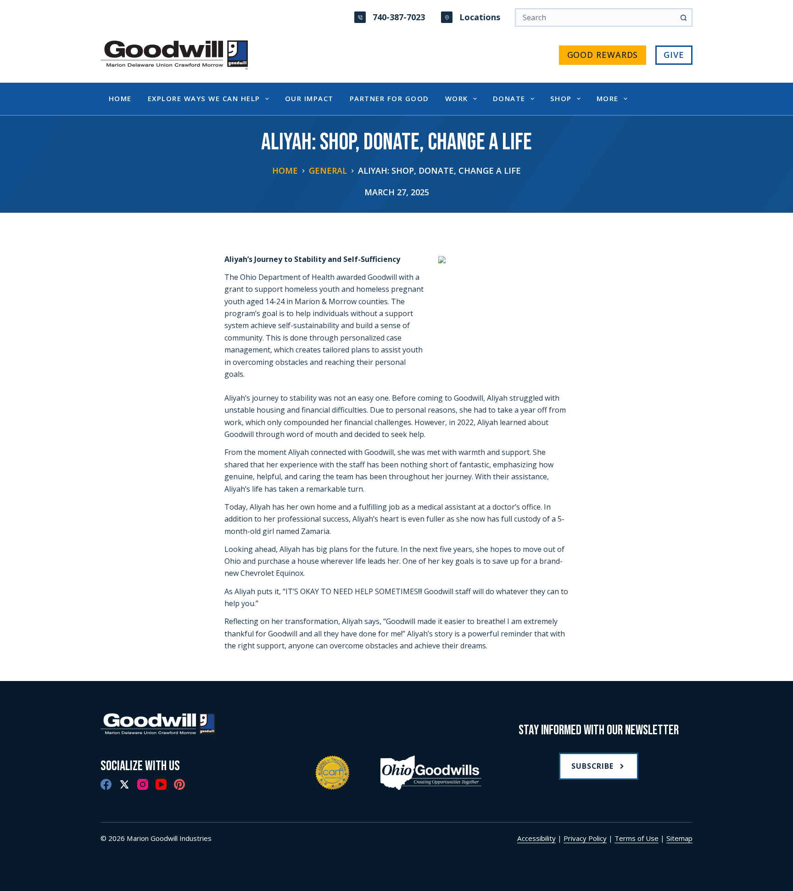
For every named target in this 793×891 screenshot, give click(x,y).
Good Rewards (602, 54)
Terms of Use (636, 838)
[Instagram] (142, 784)
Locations (479, 17)
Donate (509, 98)
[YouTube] (161, 784)
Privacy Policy (585, 838)
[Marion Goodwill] (194, 725)
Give (674, 54)
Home (120, 98)
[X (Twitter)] (124, 784)
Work (456, 98)
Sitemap (679, 838)
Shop (561, 98)
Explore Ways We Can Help (204, 98)
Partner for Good (389, 98)
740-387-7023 (399, 17)
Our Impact (309, 98)
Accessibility (536, 838)
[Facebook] (106, 784)
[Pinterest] (179, 784)
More (608, 98)
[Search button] (683, 17)
